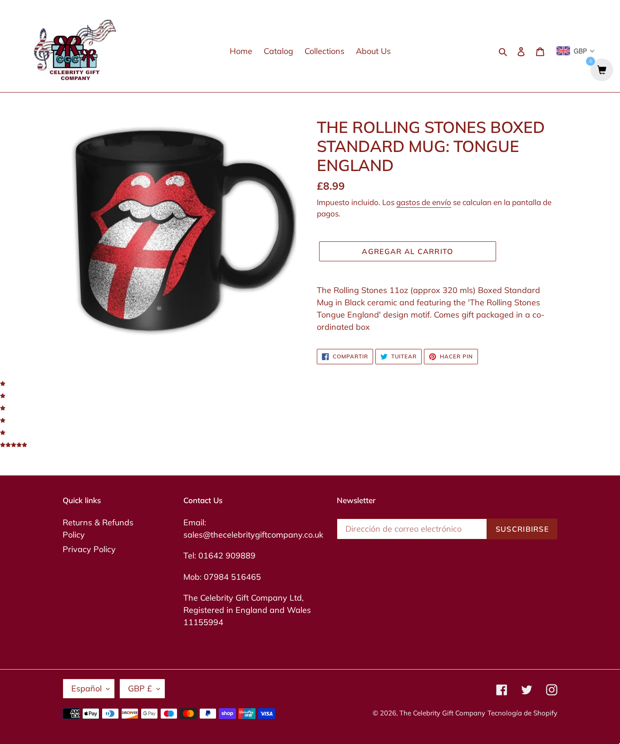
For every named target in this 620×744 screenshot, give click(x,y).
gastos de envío (423, 202)
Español (86, 688)
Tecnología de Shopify (522, 713)
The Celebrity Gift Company (442, 713)
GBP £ (140, 688)
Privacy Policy (89, 549)
